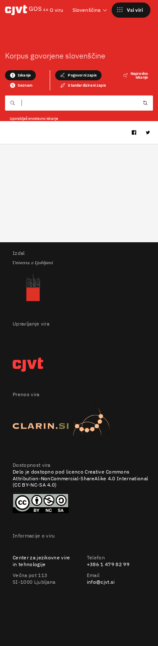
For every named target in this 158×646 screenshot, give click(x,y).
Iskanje (24, 75)
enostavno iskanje (43, 118)
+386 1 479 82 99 (108, 564)
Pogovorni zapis (82, 75)
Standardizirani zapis (86, 85)
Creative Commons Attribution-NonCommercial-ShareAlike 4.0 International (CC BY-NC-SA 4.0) (80, 478)
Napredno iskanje (139, 75)
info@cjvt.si (101, 582)
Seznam (25, 85)
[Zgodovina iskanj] (145, 104)
